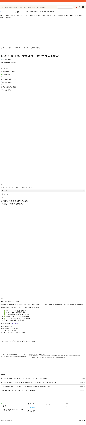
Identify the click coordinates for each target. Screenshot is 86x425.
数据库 (12, 62)
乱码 (3, 341)
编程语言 (8, 48)
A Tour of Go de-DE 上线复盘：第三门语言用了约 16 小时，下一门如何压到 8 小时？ (25, 378)
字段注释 (11, 341)
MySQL (22, 62)
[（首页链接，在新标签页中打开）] (2, 11)
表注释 (6, 341)
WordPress (81, 420)
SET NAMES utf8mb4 (19, 341)
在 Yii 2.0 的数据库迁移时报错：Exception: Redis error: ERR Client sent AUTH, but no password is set (14, 355)
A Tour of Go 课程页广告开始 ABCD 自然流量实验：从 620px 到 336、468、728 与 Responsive (28, 382)
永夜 (17, 11)
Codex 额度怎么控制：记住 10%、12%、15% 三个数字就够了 (19, 390)
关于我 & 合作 (16, 323)
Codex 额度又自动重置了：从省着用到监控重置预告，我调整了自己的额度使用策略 (25, 386)
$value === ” (28, 341)
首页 (2, 48)
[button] (83, 191)
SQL (19, 62)
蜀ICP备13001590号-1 (11, 420)
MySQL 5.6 (16, 62)
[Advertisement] (43, 32)
